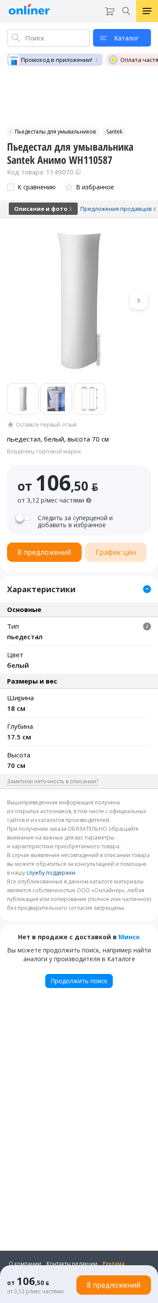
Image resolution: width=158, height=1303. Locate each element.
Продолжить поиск (79, 981)
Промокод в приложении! (56, 60)
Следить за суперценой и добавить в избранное (75, 521)
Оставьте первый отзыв (46, 425)
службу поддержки (50, 872)
